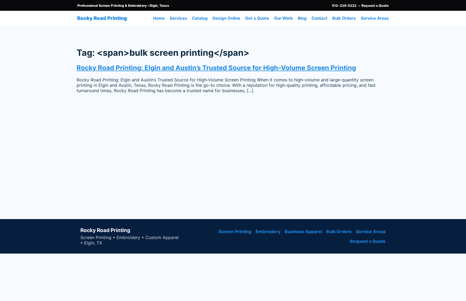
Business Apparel (303, 231)
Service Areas (375, 18)
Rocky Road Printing (102, 18)
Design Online (226, 18)
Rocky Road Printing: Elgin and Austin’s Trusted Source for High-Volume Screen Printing (216, 68)
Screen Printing (235, 231)
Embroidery (268, 231)
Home (159, 18)
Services (178, 18)
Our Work (283, 18)
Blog (302, 18)
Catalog (200, 18)
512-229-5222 (344, 6)
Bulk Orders (344, 18)
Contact (319, 18)
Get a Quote (257, 18)
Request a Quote (375, 6)
